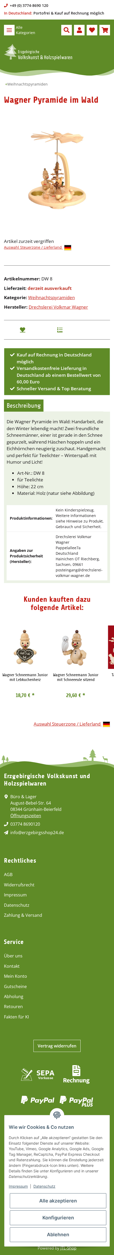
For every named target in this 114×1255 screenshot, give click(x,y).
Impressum (15, 895)
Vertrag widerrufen (57, 1046)
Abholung (13, 996)
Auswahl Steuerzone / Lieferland (33, 247)
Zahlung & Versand (23, 915)
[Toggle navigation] (9, 30)
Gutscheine (15, 986)
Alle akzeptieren (58, 1201)
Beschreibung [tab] (24, 405)
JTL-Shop (68, 1248)
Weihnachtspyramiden (51, 297)
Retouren (13, 1006)
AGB (8, 874)
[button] (66, 30)
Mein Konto (15, 976)
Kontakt (12, 966)
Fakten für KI (16, 1017)
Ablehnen (58, 1234)
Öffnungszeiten (25, 816)
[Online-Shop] (38, 52)
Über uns (13, 956)
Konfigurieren (58, 1217)
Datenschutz (16, 905)
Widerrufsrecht (19, 885)
